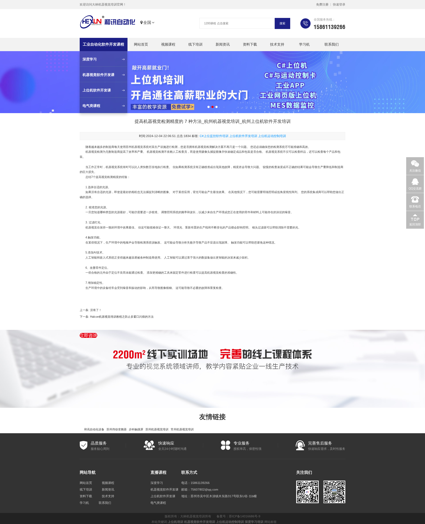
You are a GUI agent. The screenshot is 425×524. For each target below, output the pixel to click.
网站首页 (141, 44)
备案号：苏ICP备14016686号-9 (238, 516)
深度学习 (157, 483)
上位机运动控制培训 (272, 136)
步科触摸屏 (136, 429)
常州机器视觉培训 (182, 429)
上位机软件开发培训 (243, 136)
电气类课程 (158, 503)
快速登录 (339, 4)
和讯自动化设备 (94, 429)
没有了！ (96, 310)
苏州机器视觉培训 (156, 429)
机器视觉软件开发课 (164, 489)
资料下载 (250, 44)
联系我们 (332, 44)
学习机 (304, 44)
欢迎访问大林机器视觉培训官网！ (103, 4)
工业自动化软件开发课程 (103, 44)
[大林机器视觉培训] (107, 23)
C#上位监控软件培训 (214, 136)
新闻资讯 (223, 44)
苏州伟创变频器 (116, 429)
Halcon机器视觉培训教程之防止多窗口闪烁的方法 (122, 316)
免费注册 (322, 4)
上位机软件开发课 (163, 496)
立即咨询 (88, 335)
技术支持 (277, 44)
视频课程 (168, 44)
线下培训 (195, 44)
